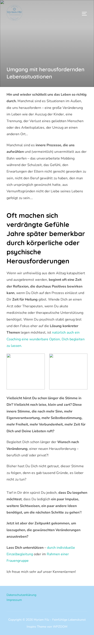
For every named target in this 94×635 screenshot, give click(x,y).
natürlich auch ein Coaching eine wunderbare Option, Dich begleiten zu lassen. (46, 339)
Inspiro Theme (36, 627)
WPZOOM (60, 627)
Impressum (14, 600)
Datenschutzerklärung (21, 595)
